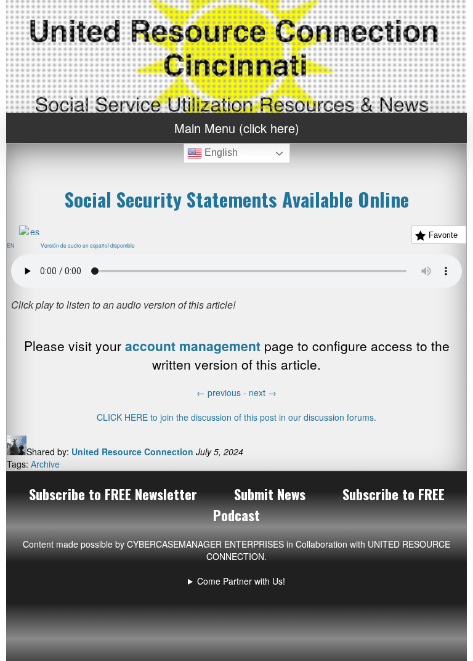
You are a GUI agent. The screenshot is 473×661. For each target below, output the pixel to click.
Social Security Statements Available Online (237, 199)
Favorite (443, 235)
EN (13, 245)
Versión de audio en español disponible (90, 245)
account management (193, 345)
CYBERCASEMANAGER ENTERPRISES (205, 544)
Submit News (269, 494)
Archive (45, 464)
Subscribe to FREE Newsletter (113, 494)
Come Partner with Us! (241, 581)
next (263, 392)
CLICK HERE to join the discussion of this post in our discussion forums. (236, 417)
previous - (222, 392)
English (220, 152)
